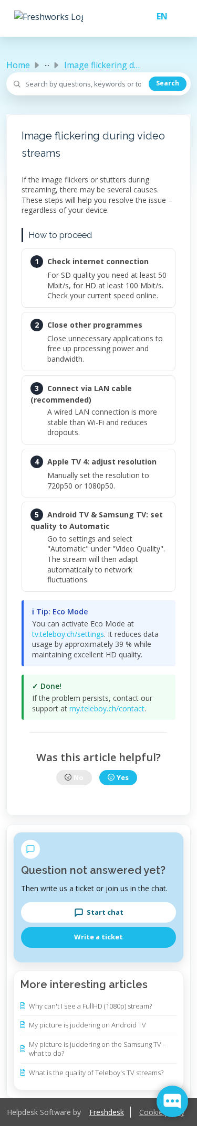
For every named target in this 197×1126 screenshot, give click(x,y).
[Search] (167, 84)
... (47, 63)
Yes (123, 777)
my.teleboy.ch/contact (106, 708)
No (79, 777)
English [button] (158, 16)
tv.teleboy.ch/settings (68, 634)
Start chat (105, 912)
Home (18, 65)
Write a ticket (98, 936)
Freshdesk (106, 1112)
